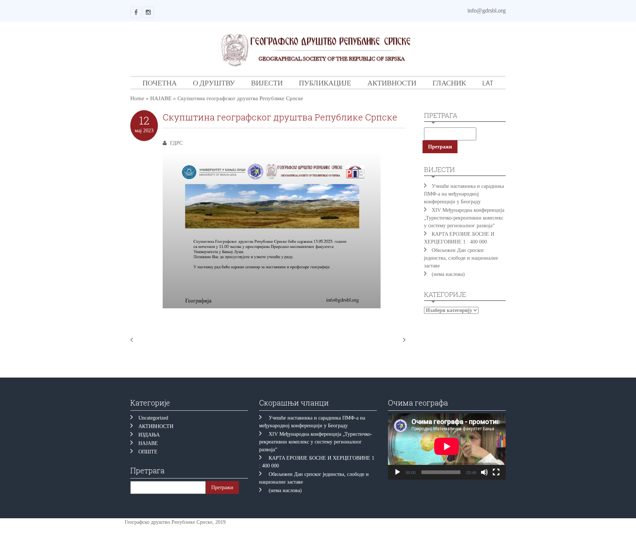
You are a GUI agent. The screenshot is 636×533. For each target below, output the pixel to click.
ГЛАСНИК (449, 82)
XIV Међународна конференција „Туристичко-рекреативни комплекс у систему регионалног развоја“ (464, 217)
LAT (488, 82)
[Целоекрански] (496, 472)
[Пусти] (397, 472)
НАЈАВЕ (161, 98)
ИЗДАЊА (149, 435)
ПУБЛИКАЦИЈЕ (325, 82)
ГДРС (176, 143)
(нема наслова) (448, 274)
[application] (447, 446)
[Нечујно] (484, 472)
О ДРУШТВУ (214, 82)
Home (137, 98)
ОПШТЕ (148, 452)
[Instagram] (148, 12)
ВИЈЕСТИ (267, 82)
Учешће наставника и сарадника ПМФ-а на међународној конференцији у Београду (464, 193)
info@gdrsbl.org (486, 10)
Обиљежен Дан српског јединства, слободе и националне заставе (461, 258)
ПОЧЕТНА (159, 82)
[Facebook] (135, 12)
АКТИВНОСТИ (391, 82)
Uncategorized (153, 418)
